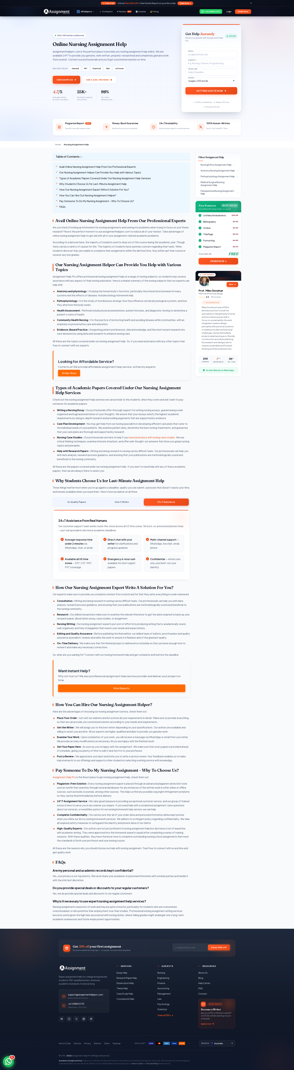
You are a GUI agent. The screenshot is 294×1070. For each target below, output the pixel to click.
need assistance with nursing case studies (152, 437)
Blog (200, 977)
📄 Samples (141, 11)
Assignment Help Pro (64, 777)
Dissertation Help (125, 983)
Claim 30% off (219, 947)
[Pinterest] (84, 1019)
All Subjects (86, 11)
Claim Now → (185, 3)
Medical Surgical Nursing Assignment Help (212, 183)
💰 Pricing (154, 11)
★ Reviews (124, 11)
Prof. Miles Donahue (211, 290)
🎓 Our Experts (106, 11)
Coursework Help (125, 998)
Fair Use (77, 1043)
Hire (232, 284)
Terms (107, 1043)
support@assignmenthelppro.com (85, 994)
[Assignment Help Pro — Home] (72, 968)
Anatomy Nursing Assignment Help (218, 170)
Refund (97, 1043)
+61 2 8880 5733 (76, 1004)
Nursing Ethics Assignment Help (216, 164)
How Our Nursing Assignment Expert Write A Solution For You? (94, 189)
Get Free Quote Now (209, 90)
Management (164, 993)
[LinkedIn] (91, 1019)
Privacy (87, 1043)
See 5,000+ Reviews (97, 80)
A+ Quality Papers (77, 502)
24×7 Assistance (166, 502)
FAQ (200, 988)
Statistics (162, 1009)
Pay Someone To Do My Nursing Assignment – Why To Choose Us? (96, 201)
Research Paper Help (127, 977)
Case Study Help (125, 993)
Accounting (163, 988)
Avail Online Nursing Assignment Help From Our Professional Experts (97, 166)
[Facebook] (62, 1019)
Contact (202, 993)
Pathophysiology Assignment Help (218, 176)
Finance (161, 983)
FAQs (62, 206)
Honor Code (65, 1043)
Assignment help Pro (81, 1055)
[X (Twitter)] (76, 1019)
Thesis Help (122, 988)
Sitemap (117, 1043)
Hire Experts (122, 688)
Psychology (163, 1004)
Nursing (161, 972)
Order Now (243, 11)
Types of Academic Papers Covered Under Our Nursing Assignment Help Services (105, 178)
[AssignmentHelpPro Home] (57, 11)
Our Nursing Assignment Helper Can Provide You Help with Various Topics (100, 172)
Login (228, 11)
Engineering (163, 977)
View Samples (65, 80)
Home (58, 144)
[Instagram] (69, 1019)
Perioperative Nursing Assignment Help (217, 192)
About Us (202, 972)
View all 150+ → (165, 1015)
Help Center (204, 983)
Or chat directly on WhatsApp (220, 370)
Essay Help (122, 972)
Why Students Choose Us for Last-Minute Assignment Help (93, 184)
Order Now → (218, 261)
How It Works (122, 502)
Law (159, 998)
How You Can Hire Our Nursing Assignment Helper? (87, 195)
